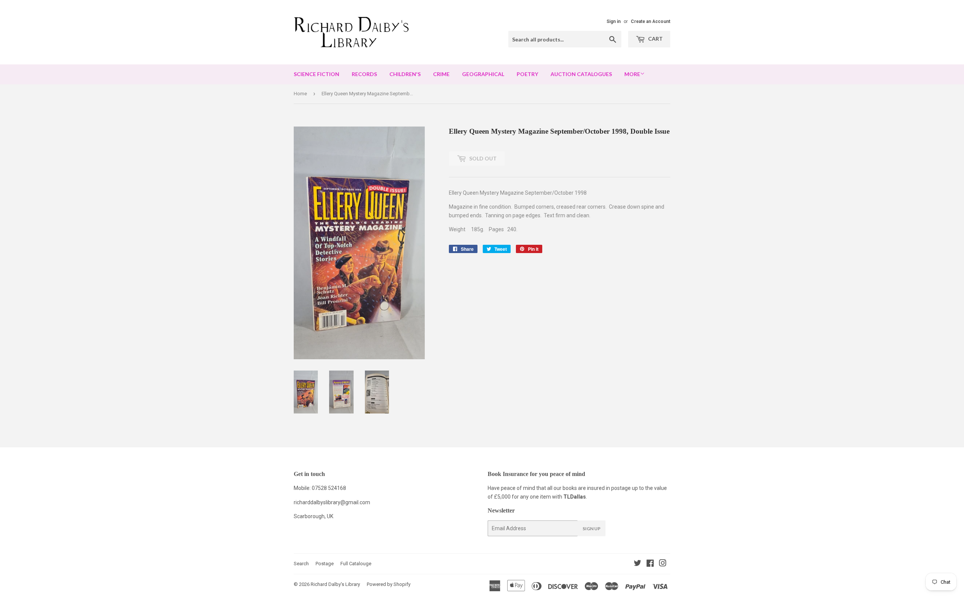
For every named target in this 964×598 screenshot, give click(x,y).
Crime (441, 74)
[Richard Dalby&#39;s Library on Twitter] (637, 564)
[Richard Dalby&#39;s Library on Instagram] (663, 564)
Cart (655, 38)
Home (300, 93)
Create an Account (650, 21)
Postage (325, 563)
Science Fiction (316, 74)
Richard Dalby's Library (335, 584)
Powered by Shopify (388, 584)
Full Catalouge (355, 563)
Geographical (483, 74)
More (632, 74)
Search (301, 563)
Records (364, 74)
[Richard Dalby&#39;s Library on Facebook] (650, 564)
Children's (405, 74)
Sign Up (592, 528)
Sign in (614, 21)
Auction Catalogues (581, 74)
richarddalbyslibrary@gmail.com (332, 502)
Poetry (527, 74)
